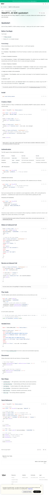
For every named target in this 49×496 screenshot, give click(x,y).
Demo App (5, 392)
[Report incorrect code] (42, 96)
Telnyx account (7, 36)
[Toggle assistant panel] (45, 3)
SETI (12, 484)
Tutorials (14, 10)
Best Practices (6, 390)
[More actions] (47, 4)
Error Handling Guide (11, 350)
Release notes (25, 477)
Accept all (37, 491)
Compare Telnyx (15, 479)
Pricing (13, 477)
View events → (34, 1)
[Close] (41, 486)
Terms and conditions (43, 479)
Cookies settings (27, 491)
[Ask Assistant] (46, 96)
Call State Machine (7, 384)
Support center (14, 481)
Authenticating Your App (35, 87)
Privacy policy (42, 477)
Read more (30, 488)
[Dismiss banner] (47, 1)
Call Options (6, 386)
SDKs (2, 10)
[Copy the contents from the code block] (44, 96)
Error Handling (6, 388)
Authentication (6, 381)
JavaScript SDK (8, 10)
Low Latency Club (34, 477)
